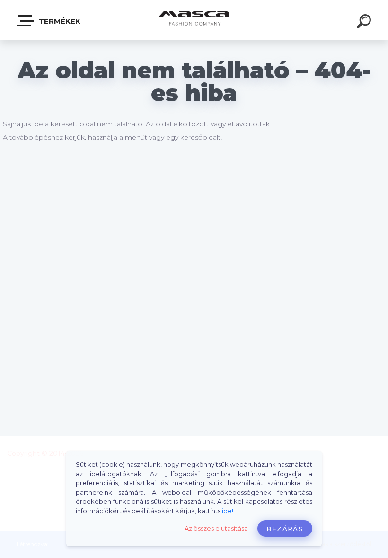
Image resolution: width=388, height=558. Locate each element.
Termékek (58, 21)
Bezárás (284, 528)
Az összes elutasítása (216, 528)
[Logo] (194, 20)
